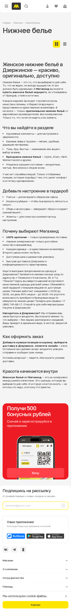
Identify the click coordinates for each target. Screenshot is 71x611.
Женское (18, 23)
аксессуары (23, 208)
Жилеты (11, 216)
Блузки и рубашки (16, 201)
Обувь (10, 208)
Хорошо (35, 604)
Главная (7, 23)
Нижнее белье (33, 23)
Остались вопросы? (14, 357)
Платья (10, 196)
